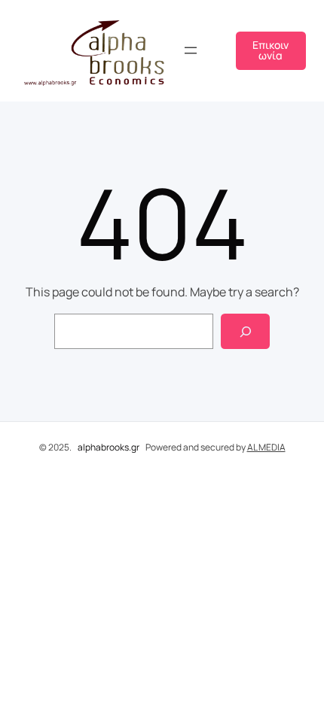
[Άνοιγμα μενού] (191, 50)
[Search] (245, 331)
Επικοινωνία (270, 50)
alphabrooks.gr (108, 447)
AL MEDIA (266, 447)
